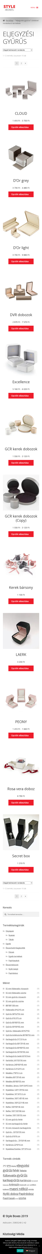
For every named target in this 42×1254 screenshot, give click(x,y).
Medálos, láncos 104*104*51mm (19, 1085)
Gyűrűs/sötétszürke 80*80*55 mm (20, 1035)
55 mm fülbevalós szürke (16, 993)
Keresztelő (34, 1181)
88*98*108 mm (12, 1005)
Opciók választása (20, 127)
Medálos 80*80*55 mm (15, 1081)
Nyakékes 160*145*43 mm (17, 1098)
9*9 (9, 1165)
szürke (22, 1198)
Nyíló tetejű (13, 969)
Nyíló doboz (10, 1194)
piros (16, 1198)
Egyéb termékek (15, 956)
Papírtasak (9, 1198)
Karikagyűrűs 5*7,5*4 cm (16, 1039)
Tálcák (11, 939)
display (13, 1166)
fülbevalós (9, 1175)
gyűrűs (22, 1175)
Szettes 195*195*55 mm (16, 1115)
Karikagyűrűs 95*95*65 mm (17, 1052)
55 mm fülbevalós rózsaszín (17, 988)
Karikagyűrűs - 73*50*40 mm (18, 1140)
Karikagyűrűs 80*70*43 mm (17, 1043)
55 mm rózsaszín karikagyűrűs (18, 1128)
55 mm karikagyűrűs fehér (17, 1123)
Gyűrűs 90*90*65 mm (15, 1026)
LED (28, 1185)
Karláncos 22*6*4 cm (14, 1145)
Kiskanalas (6, 1185)
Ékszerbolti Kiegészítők (15, 948)
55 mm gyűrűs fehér (14, 1119)
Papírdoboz (13, 973)
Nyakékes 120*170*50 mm (17, 1090)
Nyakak (12, 935)
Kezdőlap (9, 20)
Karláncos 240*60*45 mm (16, 1064)
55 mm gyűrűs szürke (15, 1001)
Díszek (11, 952)
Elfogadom (21, 1251)
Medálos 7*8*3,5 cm (14, 1073)
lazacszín (23, 1185)
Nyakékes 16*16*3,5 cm (16, 1094)
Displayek (10, 931)
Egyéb (8, 944)
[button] (33, 7)
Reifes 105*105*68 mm (15, 1111)
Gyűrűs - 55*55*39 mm (15, 1132)
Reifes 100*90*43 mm (15, 1107)
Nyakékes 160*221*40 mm (17, 1102)
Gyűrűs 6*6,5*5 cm (14, 1018)
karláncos (25, 1180)
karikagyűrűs (11, 1180)
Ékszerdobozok (12, 965)
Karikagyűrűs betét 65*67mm (18, 1056)
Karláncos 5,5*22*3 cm (15, 1069)
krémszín (14, 1184)
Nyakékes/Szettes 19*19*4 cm (18, 1149)
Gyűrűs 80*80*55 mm (15, 1022)
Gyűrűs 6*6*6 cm (13, 1136)
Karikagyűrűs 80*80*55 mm (17, 1048)
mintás (31, 1189)
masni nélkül (18, 1189)
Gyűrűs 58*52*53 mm (15, 1014)
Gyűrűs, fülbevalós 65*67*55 (18, 1031)
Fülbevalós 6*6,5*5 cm (15, 1010)
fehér (16, 1170)
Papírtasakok (14, 960)
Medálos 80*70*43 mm (15, 1077)
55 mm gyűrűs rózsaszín (16, 997)
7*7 (4, 1165)
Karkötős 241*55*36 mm (16, 1060)
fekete (23, 1170)
